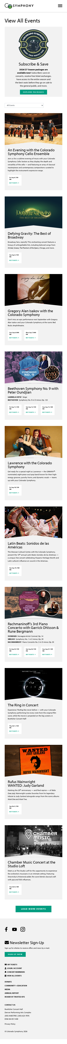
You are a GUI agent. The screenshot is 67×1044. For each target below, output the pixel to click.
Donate (8, 982)
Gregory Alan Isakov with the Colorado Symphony (30, 312)
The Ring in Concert (23, 705)
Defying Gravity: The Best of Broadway (29, 235)
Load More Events (33, 908)
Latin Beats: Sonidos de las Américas (28, 545)
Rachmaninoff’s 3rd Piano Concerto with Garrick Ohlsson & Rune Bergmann (33, 627)
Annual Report (12, 993)
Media (7, 989)
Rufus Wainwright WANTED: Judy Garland (26, 783)
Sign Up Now (15, 954)
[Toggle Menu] (60, 5)
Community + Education (16, 985)
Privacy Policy (10, 1024)
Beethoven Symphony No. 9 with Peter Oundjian (33, 390)
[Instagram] (22, 929)
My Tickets (12, 964)
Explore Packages (33, 92)
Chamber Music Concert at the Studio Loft (31, 864)
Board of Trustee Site (15, 997)
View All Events (14, 975)
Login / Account (14, 968)
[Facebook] (6, 929)
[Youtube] (14, 929)
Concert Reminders (15, 972)
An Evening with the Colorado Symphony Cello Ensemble (31, 152)
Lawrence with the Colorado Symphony (30, 465)
